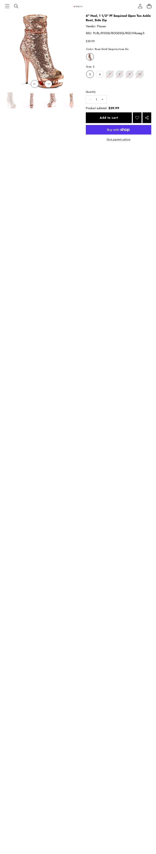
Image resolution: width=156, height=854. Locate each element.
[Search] (16, 6)
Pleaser (101, 26)
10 (141, 75)
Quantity (91, 92)
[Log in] (140, 6)
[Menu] (7, 6)
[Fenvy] (78, 6)
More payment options (119, 139)
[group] (11, 100)
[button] (149, 6)
